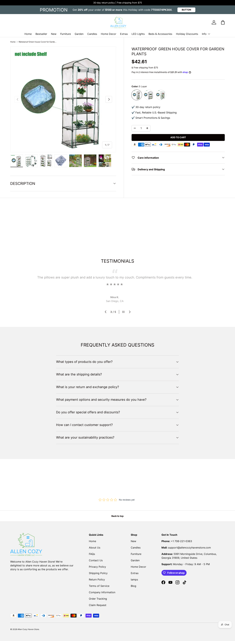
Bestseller (41, 33)
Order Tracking (98, 598)
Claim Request (97, 605)
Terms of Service (99, 585)
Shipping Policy (98, 573)
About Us (94, 547)
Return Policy (97, 579)
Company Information (102, 592)
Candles (92, 33)
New (53, 33)
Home (28, 33)
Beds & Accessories (160, 33)
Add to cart (178, 137)
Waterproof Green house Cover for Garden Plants (38, 42)
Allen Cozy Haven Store (28, 629)
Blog (133, 585)
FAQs (92, 554)
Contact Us (96, 560)
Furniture (65, 33)
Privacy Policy (97, 566)
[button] (222, 22)
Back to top (117, 516)
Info (204, 33)
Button (186, 9)
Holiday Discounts (187, 33)
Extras (124, 33)
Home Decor (108, 33)
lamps (134, 579)
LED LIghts (138, 33)
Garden (79, 33)
